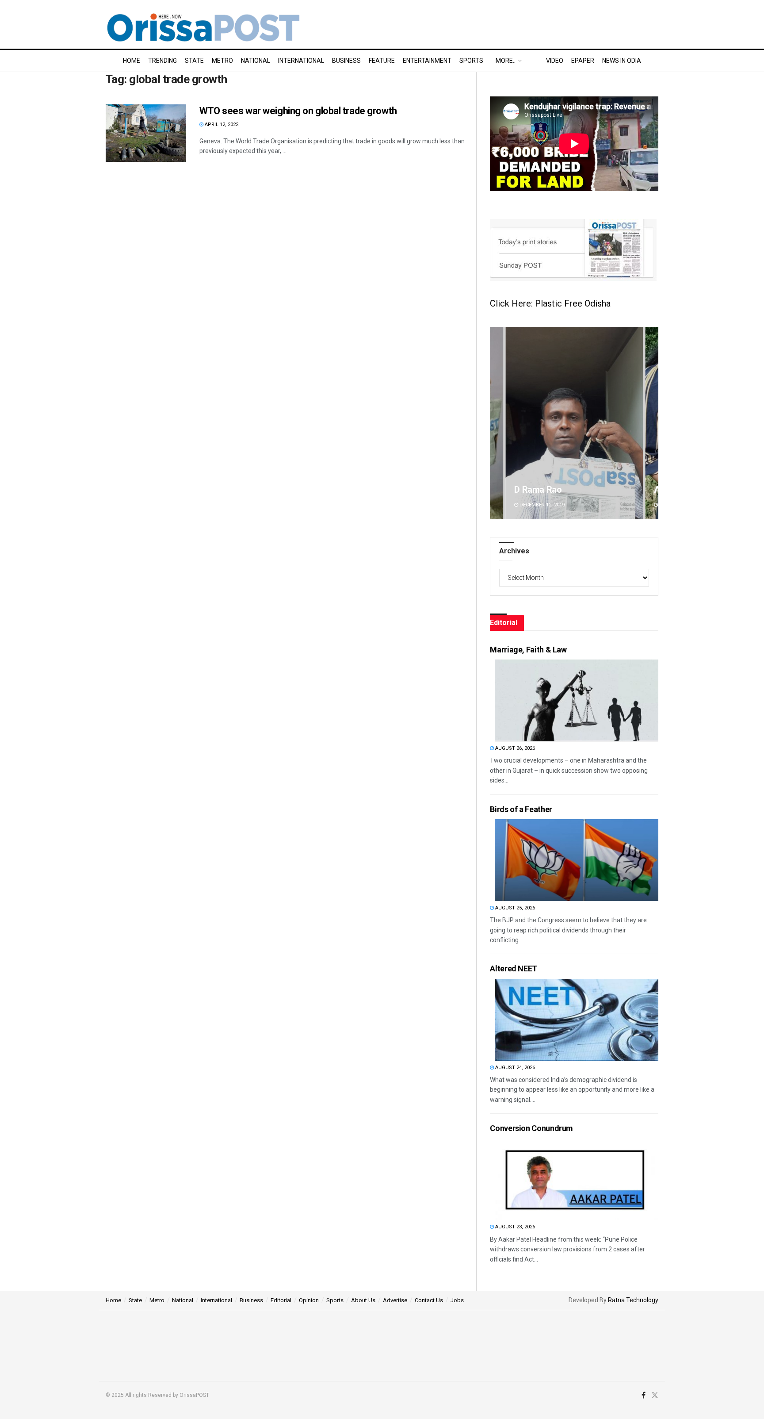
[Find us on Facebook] (644, 1395)
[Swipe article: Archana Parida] (574, 423)
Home (131, 60)
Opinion (309, 1300)
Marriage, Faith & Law (528, 649)
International (301, 60)
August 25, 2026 (514, 908)
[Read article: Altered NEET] (576, 1020)
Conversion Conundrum (531, 1128)
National (255, 60)
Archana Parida (544, 489)
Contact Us (429, 1300)
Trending (162, 60)
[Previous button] (496, 423)
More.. (506, 60)
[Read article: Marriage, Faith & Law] (576, 700)
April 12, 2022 (220, 124)
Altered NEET (513, 968)
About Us (363, 1300)
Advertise (395, 1300)
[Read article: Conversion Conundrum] (576, 1179)
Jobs (457, 1300)
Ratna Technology (633, 1300)
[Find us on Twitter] (654, 1395)
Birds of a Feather (521, 809)
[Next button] (651, 423)
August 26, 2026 (514, 748)
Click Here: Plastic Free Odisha (550, 303)
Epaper (582, 60)
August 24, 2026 (514, 1067)
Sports (471, 60)
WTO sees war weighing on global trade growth (298, 110)
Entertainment (427, 60)
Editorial (281, 1300)
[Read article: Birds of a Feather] (576, 860)
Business (346, 60)
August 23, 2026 (514, 1227)
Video (554, 60)
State (194, 60)
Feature (382, 60)
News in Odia (621, 60)
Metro (222, 60)
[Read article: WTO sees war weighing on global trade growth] (146, 133)
